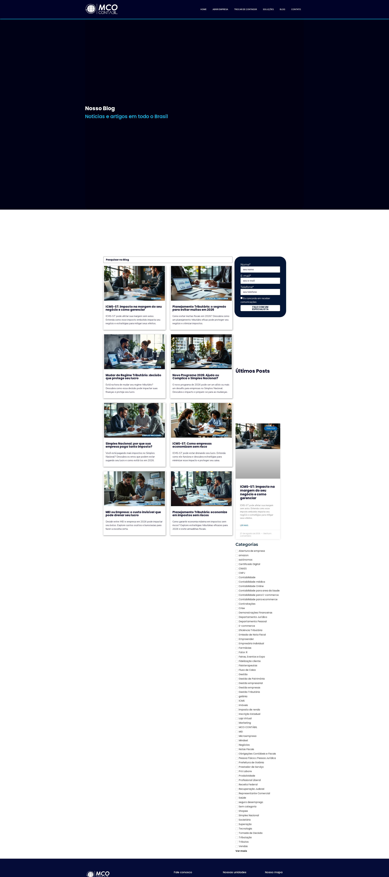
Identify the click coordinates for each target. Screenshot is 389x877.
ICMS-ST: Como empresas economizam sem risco (192, 445)
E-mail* (246, 276)
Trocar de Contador (245, 9)
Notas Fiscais (220, 435)
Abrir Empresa (220, 9)
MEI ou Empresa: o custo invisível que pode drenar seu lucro (133, 513)
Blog (282, 9)
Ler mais (244, 525)
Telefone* (247, 287)
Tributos (156, 298)
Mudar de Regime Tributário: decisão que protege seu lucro (133, 376)
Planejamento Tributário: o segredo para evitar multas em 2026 (199, 308)
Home (203, 9)
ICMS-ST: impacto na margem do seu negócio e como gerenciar (134, 308)
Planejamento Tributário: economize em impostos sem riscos (199, 513)
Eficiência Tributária (216, 298)
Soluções (268, 9)
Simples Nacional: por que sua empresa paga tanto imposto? (129, 445)
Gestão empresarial (150, 504)
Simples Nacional (218, 367)
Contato (296, 9)
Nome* (245, 264)
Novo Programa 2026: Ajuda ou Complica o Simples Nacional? (195, 376)
